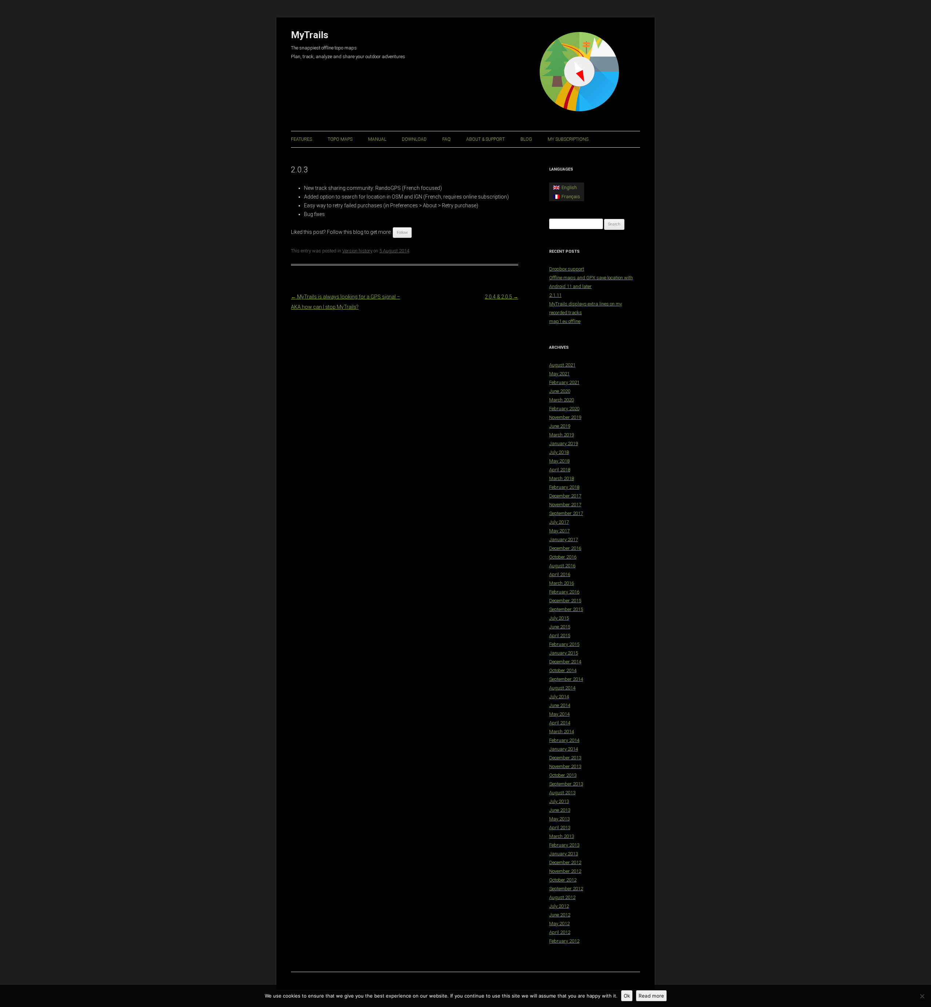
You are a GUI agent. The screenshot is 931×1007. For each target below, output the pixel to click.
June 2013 (559, 810)
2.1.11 (555, 295)
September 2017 (566, 513)
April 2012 (559, 932)
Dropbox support (566, 269)
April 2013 (559, 827)
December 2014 (565, 661)
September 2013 (566, 784)
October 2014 (562, 670)
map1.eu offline (564, 321)
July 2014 (559, 696)
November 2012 (565, 871)
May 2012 (559, 923)
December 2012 (565, 862)
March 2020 (561, 400)
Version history (357, 250)
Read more (651, 996)
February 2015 (564, 644)
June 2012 (559, 915)
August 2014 (562, 688)
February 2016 (564, 592)
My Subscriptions (568, 139)
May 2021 (559, 373)
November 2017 (565, 504)
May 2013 (559, 819)
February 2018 (564, 487)
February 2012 (564, 941)
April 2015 (559, 635)
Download (414, 139)
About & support (485, 139)
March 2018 (561, 478)
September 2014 (566, 679)
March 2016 (561, 583)
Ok (627, 996)
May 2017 (559, 531)
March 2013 (561, 836)
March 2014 (561, 731)
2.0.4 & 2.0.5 (501, 297)
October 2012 (562, 880)
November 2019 (565, 417)
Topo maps (340, 139)
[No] (922, 996)
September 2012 (566, 888)
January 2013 (563, 853)
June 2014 (559, 705)
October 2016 (562, 557)
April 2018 (559, 469)
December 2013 (565, 757)
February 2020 (564, 408)
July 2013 (559, 801)
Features (301, 139)
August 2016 (562, 565)
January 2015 (563, 653)
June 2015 (559, 627)
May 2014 (559, 714)
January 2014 (563, 749)
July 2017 (559, 522)
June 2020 (559, 391)
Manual (377, 139)
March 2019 (561, 434)
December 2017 (565, 496)
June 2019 (559, 426)
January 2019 (563, 443)
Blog (526, 139)
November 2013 (565, 766)
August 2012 (562, 897)
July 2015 (559, 618)
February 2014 (564, 740)
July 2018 (559, 452)
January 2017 (563, 539)
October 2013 (562, 775)
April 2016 (559, 574)
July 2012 (559, 906)
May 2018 (559, 461)
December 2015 (565, 600)
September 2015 (566, 609)
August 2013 (562, 792)
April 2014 (559, 723)
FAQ (446, 139)
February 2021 (564, 382)
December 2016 (565, 548)
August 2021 (562, 365)
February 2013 (564, 845)
